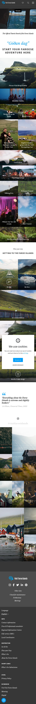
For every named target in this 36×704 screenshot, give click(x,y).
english (4, 614)
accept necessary (18, 365)
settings (25, 353)
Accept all (18, 360)
